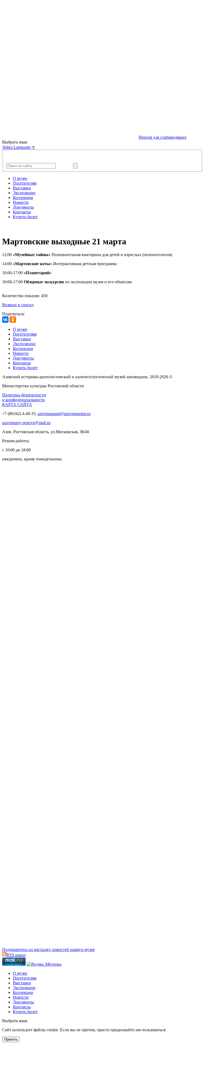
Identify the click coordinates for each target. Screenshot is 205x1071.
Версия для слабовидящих (163, 137)
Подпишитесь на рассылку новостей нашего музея (48, 949)
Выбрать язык (14, 1020)
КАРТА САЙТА (17, 404)
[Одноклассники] (13, 319)
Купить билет (25, 216)
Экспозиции (24, 192)
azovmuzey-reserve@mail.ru (26, 422)
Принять (11, 1039)
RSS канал (16, 955)
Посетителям (25, 183)
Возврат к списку (18, 304)
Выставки (22, 188)
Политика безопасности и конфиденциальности (24, 397)
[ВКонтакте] (5, 319)
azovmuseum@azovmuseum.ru (64, 413)
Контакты (22, 212)
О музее (20, 178)
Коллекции (23, 197)
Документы (23, 207)
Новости (21, 202)
